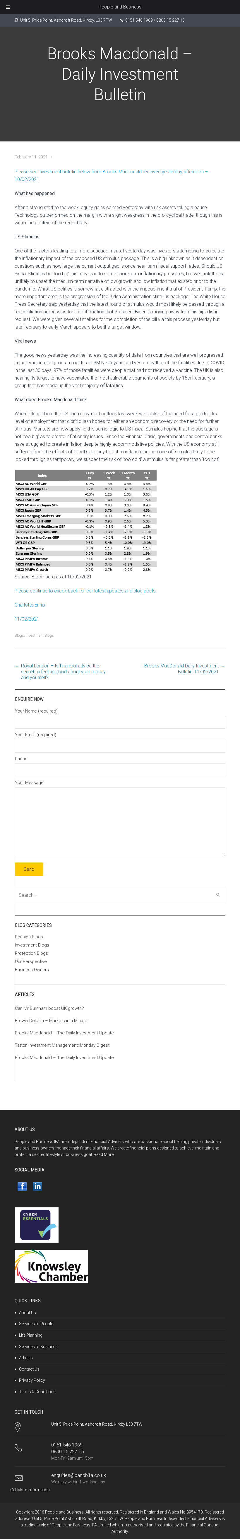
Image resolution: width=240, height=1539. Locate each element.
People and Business (120, 7)
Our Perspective (31, 961)
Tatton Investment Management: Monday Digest (62, 1045)
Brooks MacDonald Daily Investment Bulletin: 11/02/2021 (181, 668)
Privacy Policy (32, 1380)
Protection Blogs (31, 953)
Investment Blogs (40, 635)
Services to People (36, 1323)
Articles (26, 1357)
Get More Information (30, 1489)
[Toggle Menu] (8, 7)
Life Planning (30, 1335)
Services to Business (38, 1346)
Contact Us (29, 1369)
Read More (104, 1154)
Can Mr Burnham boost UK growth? (49, 1008)
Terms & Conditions (37, 1391)
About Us (27, 1312)
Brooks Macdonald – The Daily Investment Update (64, 1033)
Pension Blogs (29, 937)
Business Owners (32, 969)
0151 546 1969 (67, 1445)
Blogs (19, 635)
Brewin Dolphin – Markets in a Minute (51, 1020)
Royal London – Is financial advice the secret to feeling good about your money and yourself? (63, 671)
